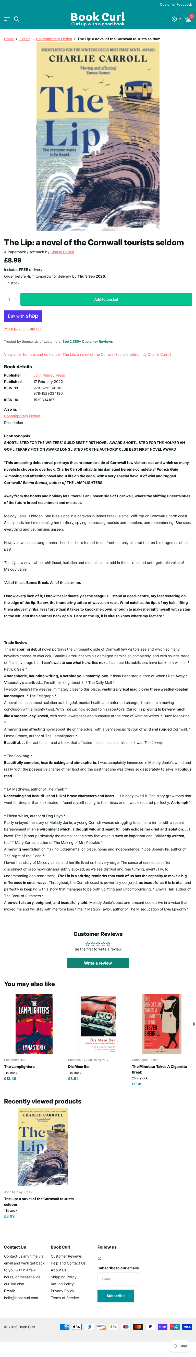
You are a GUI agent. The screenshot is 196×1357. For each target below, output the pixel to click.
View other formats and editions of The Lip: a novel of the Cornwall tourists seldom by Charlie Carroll (87, 354)
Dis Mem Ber (79, 1066)
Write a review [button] (98, 963)
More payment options (23, 328)
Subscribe (116, 1295)
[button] (194, 1024)
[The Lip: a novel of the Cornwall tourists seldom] (43, 1147)
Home (9, 39)
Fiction (24, 39)
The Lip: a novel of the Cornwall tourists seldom (39, 1201)
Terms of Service (65, 1297)
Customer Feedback (176, 4)
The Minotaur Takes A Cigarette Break (159, 1069)
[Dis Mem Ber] (98, 1024)
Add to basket (106, 299)
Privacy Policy (62, 1291)
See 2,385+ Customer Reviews (88, 341)
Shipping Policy (64, 1277)
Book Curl (60, 1247)
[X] (99, 1258)
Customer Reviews (66, 1256)
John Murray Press (49, 375)
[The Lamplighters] (34, 1024)
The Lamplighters (19, 1066)
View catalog (7, 19)
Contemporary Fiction (54, 39)
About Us (58, 1270)
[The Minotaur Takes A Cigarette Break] (162, 1024)
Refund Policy (62, 1284)
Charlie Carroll (62, 252)
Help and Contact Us (68, 1263)
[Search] (16, 19)
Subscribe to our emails (118, 1268)
